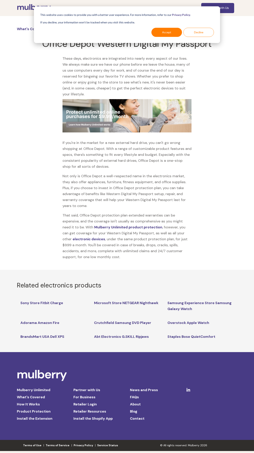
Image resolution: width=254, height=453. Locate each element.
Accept (166, 32)
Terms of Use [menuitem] (32, 445)
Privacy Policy (181, 14)
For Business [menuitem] (84, 397)
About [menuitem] (135, 404)
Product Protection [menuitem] (34, 411)
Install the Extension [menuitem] (34, 418)
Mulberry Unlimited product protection (128, 227)
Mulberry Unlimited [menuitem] (33, 390)
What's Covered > (33, 29)
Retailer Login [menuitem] (85, 404)
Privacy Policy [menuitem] (83, 445)
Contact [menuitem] (137, 418)
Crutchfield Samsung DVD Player (122, 322)
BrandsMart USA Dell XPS (42, 336)
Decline (198, 32)
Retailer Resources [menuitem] (89, 411)
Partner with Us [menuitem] (86, 390)
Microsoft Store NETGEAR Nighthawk (126, 303)
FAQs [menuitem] (134, 397)
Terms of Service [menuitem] (57, 445)
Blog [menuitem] (133, 411)
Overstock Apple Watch (188, 322)
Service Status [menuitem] (107, 445)
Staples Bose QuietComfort (191, 336)
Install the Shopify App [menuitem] (93, 418)
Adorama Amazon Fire (39, 322)
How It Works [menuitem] (28, 404)
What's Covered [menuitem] (31, 397)
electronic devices (89, 239)
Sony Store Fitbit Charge (41, 303)
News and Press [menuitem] (144, 390)
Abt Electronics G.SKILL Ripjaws (121, 336)
